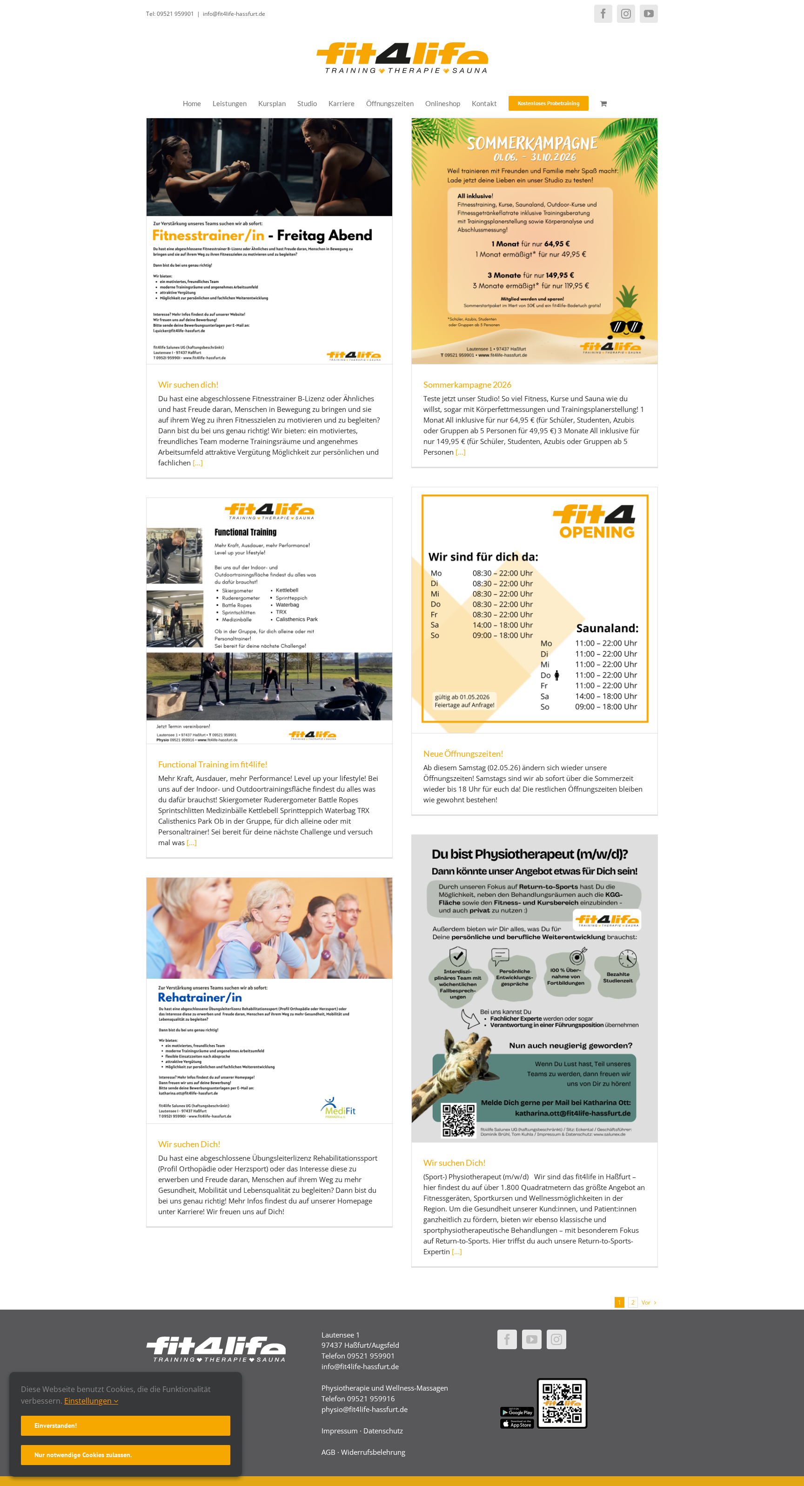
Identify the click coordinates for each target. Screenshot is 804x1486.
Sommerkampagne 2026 (467, 384)
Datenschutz (383, 1430)
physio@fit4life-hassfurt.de (365, 1409)
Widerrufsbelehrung (373, 1452)
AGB (328, 1452)
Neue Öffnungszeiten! (463, 753)
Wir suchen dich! (188, 384)
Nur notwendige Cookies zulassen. (83, 1455)
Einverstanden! (55, 1425)
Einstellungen (89, 1401)
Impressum (340, 1430)
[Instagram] (556, 1339)
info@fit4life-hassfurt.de (234, 14)
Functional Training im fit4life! (213, 764)
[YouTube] (532, 1339)
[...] (198, 462)
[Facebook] (507, 1339)
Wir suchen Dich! (454, 1162)
